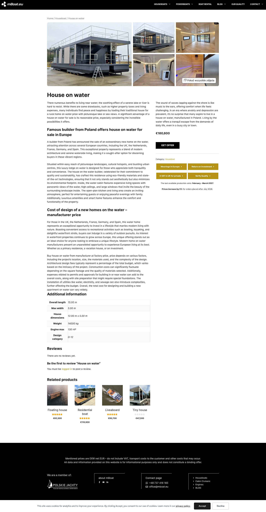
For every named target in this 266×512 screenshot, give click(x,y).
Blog (220, 4)
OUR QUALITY (238, 4)
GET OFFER (167, 145)
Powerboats (183, 4)
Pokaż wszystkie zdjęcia (200, 80)
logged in (67, 369)
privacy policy (183, 506)
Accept (202, 506)
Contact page (154, 478)
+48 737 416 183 (158, 483)
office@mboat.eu (158, 486)
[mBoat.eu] (12, 4)
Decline (220, 506)
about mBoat (106, 478)
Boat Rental (205, 4)
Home (50, 18)
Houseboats (160, 4)
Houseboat (60, 18)
